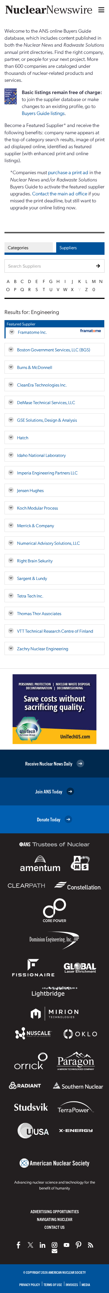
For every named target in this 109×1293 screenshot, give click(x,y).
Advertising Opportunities (54, 1211)
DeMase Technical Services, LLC (46, 402)
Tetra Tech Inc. (30, 596)
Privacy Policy (29, 1284)
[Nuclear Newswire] (90, 1245)
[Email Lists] (54, 1251)
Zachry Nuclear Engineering (42, 648)
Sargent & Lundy (32, 578)
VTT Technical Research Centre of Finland (55, 631)
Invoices (72, 1284)
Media (86, 1284)
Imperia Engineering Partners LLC (47, 473)
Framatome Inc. (32, 332)
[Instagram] (54, 1245)
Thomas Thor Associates (39, 613)
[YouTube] (66, 1245)
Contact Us (54, 1227)
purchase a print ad (68, 172)
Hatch (22, 437)
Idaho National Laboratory (41, 455)
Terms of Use (53, 1284)
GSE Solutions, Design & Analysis (47, 420)
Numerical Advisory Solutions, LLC (48, 543)
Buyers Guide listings (43, 113)
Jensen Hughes (30, 490)
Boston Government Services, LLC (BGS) (53, 349)
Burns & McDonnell (34, 367)
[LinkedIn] (42, 1245)
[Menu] (100, 9)
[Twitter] (30, 1245)
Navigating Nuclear (54, 1219)
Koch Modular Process (37, 508)
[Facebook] (18, 1245)
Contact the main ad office (59, 193)
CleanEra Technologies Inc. (42, 385)
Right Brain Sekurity (35, 560)
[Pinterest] (78, 1245)
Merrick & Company (35, 525)
